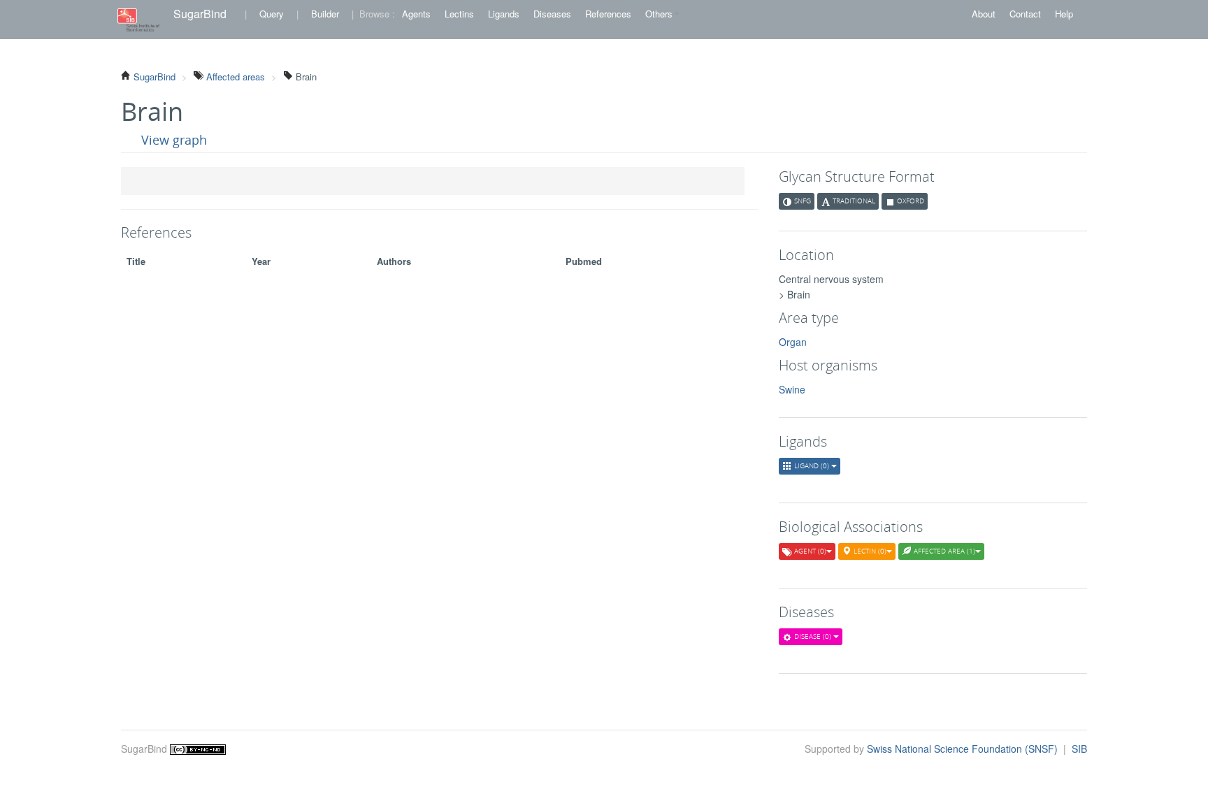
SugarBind (199, 14)
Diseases (552, 13)
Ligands (503, 13)
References (608, 13)
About (983, 13)
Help (1064, 13)
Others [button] (659, 13)
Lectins (459, 13)
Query (271, 13)
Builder (325, 13)
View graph (174, 139)
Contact (1025, 13)
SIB (1079, 749)
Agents (416, 13)
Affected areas (234, 76)
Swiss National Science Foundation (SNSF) (963, 749)
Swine (792, 389)
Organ (793, 342)
